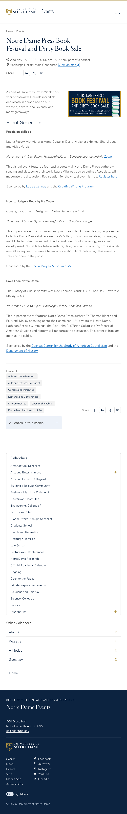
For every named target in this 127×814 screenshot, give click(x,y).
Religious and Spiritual (24, 592)
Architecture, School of (25, 465)
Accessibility (14, 784)
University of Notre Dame (34, 804)
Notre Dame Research (24, 558)
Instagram (44, 769)
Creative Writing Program (76, 186)
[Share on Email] (42, 73)
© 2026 (11, 804)
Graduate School (21, 525)
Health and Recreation (24, 532)
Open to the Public (42, 403)
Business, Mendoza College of (29, 492)
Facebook (44, 759)
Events (48, 11)
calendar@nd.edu (17, 730)
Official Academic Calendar (28, 565)
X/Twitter (44, 764)
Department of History (22, 351)
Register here (108, 176)
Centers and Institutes (21, 389)
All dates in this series (26, 422)
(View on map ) (69, 65)
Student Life (18, 611)
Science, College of (22, 598)
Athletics (15, 650)
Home (9, 31)
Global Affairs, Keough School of (31, 519)
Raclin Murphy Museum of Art (52, 266)
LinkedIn (43, 779)
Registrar (16, 641)
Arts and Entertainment (22, 376)
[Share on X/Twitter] (34, 73)
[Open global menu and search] (118, 12)
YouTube (43, 774)
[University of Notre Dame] (63, 747)
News (9, 764)
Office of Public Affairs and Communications (40, 700)
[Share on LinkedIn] (26, 73)
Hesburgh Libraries (22, 538)
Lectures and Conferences (23, 396)
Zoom (108, 156)
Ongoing (15, 572)
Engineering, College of (25, 505)
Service (15, 605)
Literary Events (17, 403)
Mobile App (13, 779)
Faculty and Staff (21, 512)
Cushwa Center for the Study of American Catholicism (69, 346)
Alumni (14, 632)
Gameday (16, 659)
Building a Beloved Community (30, 485)
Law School (17, 545)
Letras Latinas (36, 186)
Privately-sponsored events (28, 585)
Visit (9, 774)
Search (10, 759)
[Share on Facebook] (19, 73)
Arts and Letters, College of (24, 383)
